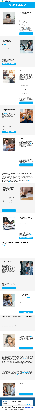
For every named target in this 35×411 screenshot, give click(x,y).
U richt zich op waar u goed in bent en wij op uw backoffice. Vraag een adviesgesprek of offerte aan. (26, 102)
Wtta (23, 31)
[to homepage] (6, 402)
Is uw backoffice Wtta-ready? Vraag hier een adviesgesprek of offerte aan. (7, 287)
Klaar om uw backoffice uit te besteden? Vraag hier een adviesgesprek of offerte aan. (26, 348)
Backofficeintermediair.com (11, 376)
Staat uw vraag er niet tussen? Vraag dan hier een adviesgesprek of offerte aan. (26, 33)
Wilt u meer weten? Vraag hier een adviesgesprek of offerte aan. (26, 394)
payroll (20, 146)
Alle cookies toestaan (29, 407)
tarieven (20, 23)
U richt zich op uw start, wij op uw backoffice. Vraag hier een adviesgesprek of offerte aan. (8, 210)
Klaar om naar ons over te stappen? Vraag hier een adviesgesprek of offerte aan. (26, 237)
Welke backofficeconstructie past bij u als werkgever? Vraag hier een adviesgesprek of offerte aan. (26, 165)
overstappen (25, 28)
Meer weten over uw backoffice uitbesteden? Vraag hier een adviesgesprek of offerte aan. (8, 63)
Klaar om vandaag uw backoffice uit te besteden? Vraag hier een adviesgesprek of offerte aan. (26, 312)
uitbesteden (5, 44)
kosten (31, 22)
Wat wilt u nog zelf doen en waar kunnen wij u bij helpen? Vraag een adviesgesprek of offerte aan (8, 132)
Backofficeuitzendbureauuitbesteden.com (22, 374)
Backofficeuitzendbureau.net (26, 372)
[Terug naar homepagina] (7, 1)
